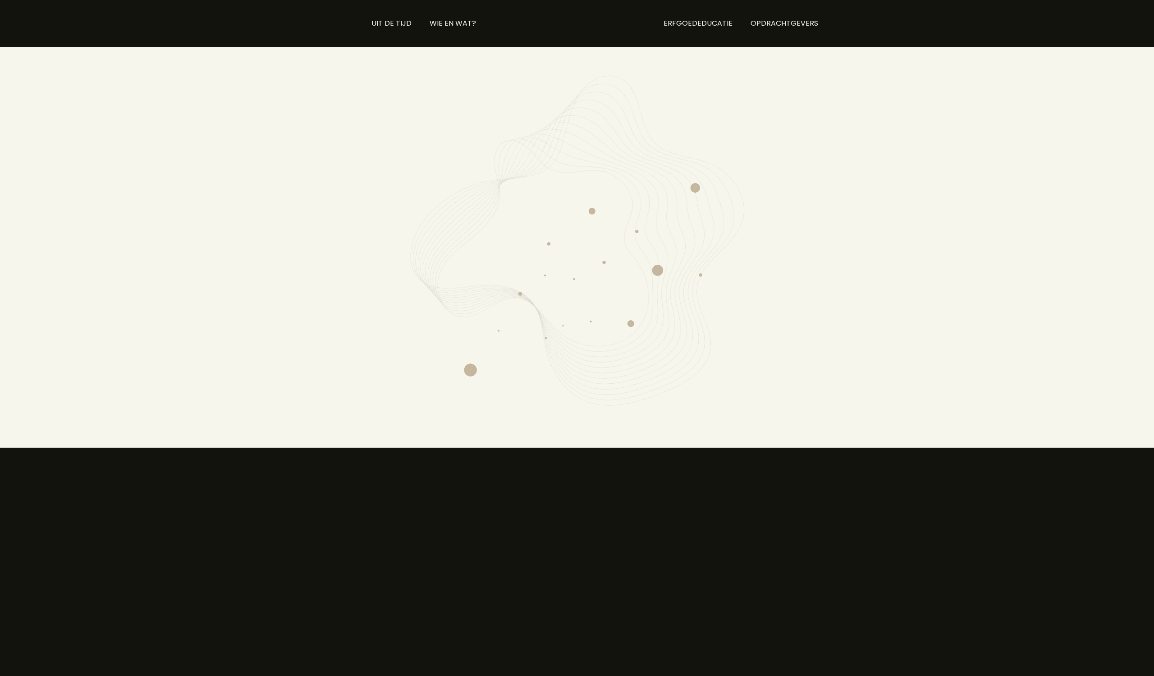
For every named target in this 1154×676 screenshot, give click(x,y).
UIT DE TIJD (391, 23)
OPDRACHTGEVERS (784, 23)
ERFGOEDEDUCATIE (698, 23)
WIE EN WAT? (453, 23)
